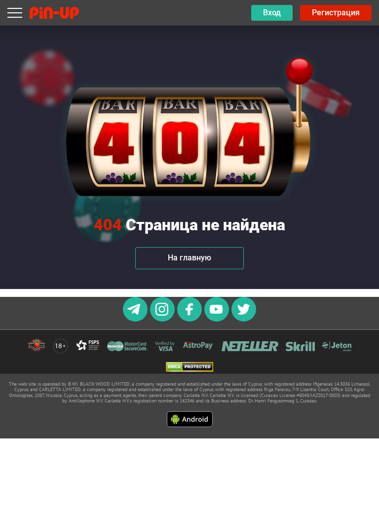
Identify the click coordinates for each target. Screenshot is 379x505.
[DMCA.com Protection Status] (189, 367)
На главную (189, 257)
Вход (272, 12)
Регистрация (336, 12)
